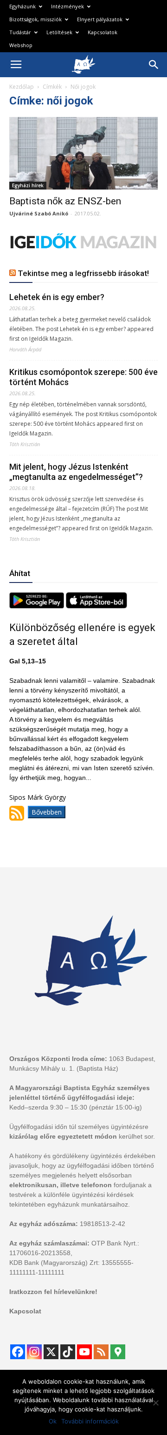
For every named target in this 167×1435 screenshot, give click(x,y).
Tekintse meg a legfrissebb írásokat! (83, 273)
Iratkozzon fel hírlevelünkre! (53, 1291)
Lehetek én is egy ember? (56, 297)
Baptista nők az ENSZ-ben (65, 201)
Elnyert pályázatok (99, 19)
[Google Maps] (117, 1351)
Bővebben (47, 812)
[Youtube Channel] (84, 1351)
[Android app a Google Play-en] (37, 605)
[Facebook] (17, 1351)
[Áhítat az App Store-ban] (96, 605)
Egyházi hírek (28, 185)
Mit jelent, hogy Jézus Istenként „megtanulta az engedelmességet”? (76, 472)
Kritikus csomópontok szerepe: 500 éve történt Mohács (83, 377)
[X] (51, 1351)
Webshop (20, 45)
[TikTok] (67, 1351)
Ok (53, 1421)
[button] (154, 64)
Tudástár (20, 32)
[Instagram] (34, 1351)
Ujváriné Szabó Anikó (38, 213)
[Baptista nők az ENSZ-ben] (83, 153)
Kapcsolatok (102, 32)
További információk (90, 1421)
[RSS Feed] (101, 1351)
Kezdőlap (21, 87)
